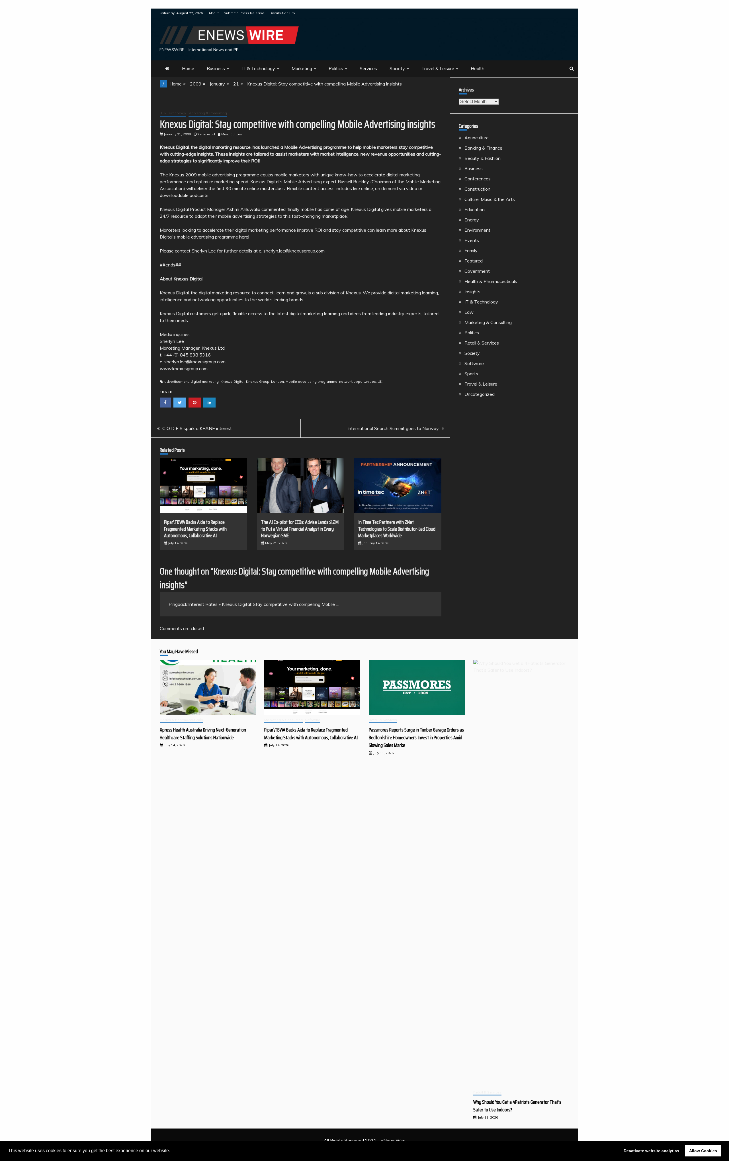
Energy (471, 220)
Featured (473, 261)
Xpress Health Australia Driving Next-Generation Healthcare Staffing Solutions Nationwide (203, 734)
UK (380, 381)
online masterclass (266, 188)
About (213, 13)
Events (471, 240)
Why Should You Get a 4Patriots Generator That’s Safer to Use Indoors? (517, 1106)
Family (471, 250)
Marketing (302, 68)
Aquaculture (476, 137)
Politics (336, 68)
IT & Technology (258, 68)
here (243, 237)
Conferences (477, 179)
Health (477, 68)
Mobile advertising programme (311, 381)
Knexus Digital (174, 147)
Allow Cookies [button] (703, 1150)
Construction (477, 189)
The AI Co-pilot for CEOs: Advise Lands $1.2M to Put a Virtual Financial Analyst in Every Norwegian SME (300, 528)
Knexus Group (257, 381)
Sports (471, 373)
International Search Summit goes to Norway (393, 428)
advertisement (176, 381)
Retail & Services (481, 343)
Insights (472, 291)
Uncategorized (479, 394)
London (277, 381)
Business (216, 68)
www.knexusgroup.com (184, 368)
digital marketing (205, 381)
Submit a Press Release (244, 13)
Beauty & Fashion (482, 158)
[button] (172, 1151)
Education (474, 209)
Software (474, 363)
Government (477, 271)
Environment (477, 230)
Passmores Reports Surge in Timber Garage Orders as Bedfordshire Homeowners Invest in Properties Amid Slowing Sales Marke (416, 737)
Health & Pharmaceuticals (490, 281)
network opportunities (357, 381)
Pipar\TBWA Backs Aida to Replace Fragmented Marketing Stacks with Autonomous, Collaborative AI (195, 528)
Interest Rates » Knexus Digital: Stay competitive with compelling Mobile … (263, 604)
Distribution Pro (282, 13)
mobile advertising (195, 237)
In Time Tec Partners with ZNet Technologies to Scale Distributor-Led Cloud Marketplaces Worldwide (396, 528)
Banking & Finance (483, 148)
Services (368, 68)
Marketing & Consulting (208, 113)
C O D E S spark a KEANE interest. (197, 428)
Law (469, 312)
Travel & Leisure (437, 68)
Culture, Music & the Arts (489, 199)
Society (397, 68)
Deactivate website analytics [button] (651, 1150)
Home (188, 68)
